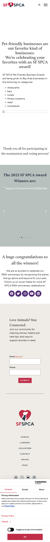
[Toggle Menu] (46, 5)
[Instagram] (25, 294)
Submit (25, 380)
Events (25, 437)
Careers (25, 443)
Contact (25, 454)
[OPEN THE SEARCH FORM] (39, 4)
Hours (25, 460)
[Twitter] (18, 294)
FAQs (25, 465)
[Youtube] (32, 294)
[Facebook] (12, 294)
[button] (3, 211)
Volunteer (25, 448)
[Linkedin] (38, 294)
